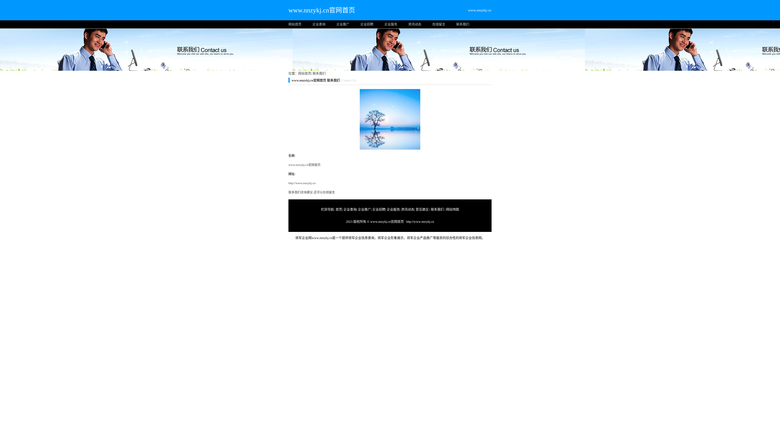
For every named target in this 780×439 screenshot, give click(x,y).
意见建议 (422, 209)
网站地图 (452, 209)
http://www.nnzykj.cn (302, 183)
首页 (339, 209)
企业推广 (342, 24)
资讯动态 (414, 24)
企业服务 (390, 24)
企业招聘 (366, 24)
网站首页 (294, 24)
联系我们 (462, 24)
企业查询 (318, 24)
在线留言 (438, 24)
